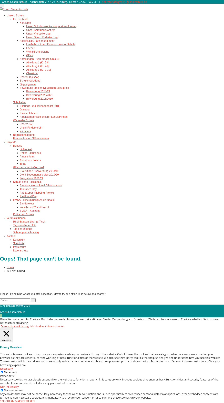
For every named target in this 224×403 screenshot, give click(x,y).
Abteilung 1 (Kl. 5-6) (37, 62)
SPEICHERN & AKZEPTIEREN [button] (17, 401)
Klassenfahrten (28, 113)
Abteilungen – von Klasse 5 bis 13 (39, 59)
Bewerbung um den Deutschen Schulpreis (44, 87)
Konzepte (25, 22)
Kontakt (11, 236)
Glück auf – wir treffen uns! (28, 167)
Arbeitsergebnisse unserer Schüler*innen (44, 116)
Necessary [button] (6, 368)
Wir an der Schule (23, 120)
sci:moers (25, 131)
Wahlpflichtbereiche (37, 51)
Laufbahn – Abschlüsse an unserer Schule (50, 44)
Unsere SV (26, 124)
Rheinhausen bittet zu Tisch (29, 221)
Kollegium (19, 239)
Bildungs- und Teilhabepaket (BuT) (40, 106)
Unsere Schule (15, 15)
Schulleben (19, 102)
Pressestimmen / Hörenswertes (31, 138)
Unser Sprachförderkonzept (42, 37)
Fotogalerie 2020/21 (31, 178)
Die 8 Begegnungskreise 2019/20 (39, 174)
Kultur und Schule (23, 214)
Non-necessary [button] (9, 387)
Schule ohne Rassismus (27, 181)
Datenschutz (20, 250)
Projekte (11, 142)
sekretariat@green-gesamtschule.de (124, 2)
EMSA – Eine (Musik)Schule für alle (34, 200)
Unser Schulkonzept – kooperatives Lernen (51, 26)
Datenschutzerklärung (15, 326)
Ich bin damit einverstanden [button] (47, 326)
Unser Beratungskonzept (40, 30)
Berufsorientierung (24, 134)
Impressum (19, 247)
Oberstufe (32, 73)
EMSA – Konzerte (30, 210)
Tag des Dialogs (22, 228)
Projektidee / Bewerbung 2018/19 (39, 171)
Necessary (10, 372)
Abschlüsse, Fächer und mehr (37, 40)
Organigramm (28, 84)
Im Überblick (20, 19)
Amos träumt (27, 156)
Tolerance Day (28, 189)
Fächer (30, 48)
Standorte (18, 243)
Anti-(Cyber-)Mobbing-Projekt (37, 192)
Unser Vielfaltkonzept (38, 33)
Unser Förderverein (31, 127)
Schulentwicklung (30, 80)
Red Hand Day (28, 196)
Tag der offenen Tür (24, 225)
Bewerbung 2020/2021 (39, 95)
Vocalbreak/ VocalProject (34, 207)
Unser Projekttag (29, 77)
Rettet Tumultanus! (30, 153)
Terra (23, 163)
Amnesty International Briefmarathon (41, 185)
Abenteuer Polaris (30, 160)
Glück (29, 55)
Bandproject (27, 203)
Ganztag (25, 109)
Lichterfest (26, 149)
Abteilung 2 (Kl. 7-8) (37, 66)
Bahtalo (17, 145)
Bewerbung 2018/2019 (39, 98)
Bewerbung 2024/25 (38, 91)
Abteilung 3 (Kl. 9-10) (38, 69)
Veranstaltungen (16, 218)
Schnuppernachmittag (26, 232)
